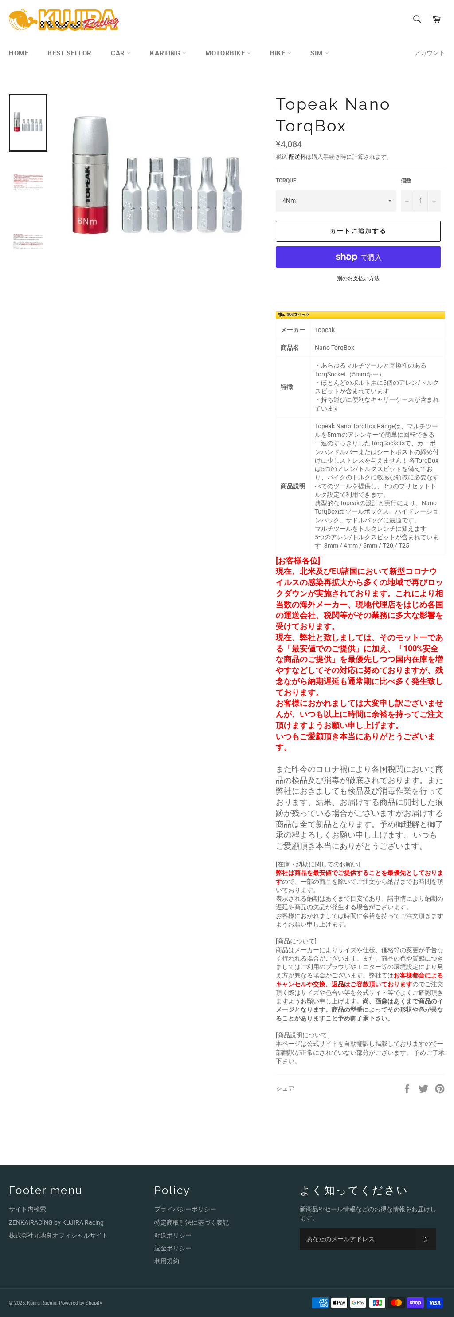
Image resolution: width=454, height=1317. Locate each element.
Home (18, 53)
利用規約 (166, 1261)
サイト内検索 (27, 1209)
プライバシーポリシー (185, 1209)
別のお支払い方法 (358, 278)
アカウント (429, 52)
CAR (119, 53)
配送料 (297, 157)
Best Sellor (69, 53)
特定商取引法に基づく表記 (191, 1222)
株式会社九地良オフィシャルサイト (58, 1235)
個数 (406, 181)
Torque (286, 181)
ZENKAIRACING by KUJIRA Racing (56, 1222)
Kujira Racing (41, 1303)
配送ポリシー (173, 1235)
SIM (317, 53)
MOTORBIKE (226, 53)
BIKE (278, 53)
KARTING (166, 53)
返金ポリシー (173, 1248)
